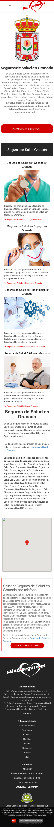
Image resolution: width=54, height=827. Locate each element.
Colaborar (27, 747)
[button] (27, 543)
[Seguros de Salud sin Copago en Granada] (27, 249)
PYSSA (27, 743)
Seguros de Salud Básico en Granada (27, 353)
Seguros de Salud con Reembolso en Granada (27, 291)
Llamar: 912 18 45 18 (27, 782)
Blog (27, 756)
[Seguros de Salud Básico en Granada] (27, 372)
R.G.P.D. (27, 734)
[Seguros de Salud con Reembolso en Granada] (27, 313)
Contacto (27, 752)
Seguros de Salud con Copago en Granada (27, 164)
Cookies (27, 738)
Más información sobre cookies (31, 821)
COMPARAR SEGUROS (26, 128)
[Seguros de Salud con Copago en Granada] (27, 186)
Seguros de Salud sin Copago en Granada (27, 228)
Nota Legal (27, 729)
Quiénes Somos (27, 725)
